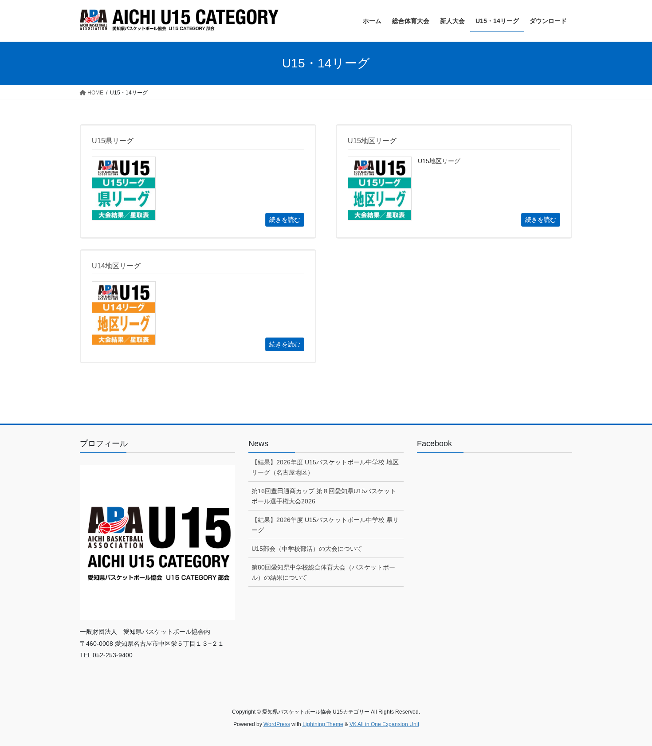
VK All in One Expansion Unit (384, 724)
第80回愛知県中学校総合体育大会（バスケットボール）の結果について (323, 572)
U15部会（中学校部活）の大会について (306, 548)
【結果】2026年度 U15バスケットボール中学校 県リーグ (325, 525)
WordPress (276, 724)
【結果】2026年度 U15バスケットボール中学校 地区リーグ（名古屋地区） (325, 467)
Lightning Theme (322, 724)
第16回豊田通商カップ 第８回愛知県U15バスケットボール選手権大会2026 (323, 496)
